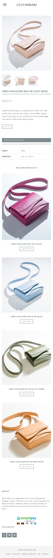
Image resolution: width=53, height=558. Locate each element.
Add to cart (26, 249)
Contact (45, 554)
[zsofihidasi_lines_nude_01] (26, 43)
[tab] (26, 140)
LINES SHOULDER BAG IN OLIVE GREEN (26, 389)
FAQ (39, 554)
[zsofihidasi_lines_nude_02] (20, 81)
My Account (16, 554)
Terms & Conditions (29, 554)
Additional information (14, 140)
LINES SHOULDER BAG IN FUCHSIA (26, 244)
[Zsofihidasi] (26, 4)
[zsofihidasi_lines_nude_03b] (6, 81)
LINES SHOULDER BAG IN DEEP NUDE (26, 462)
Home (8, 554)
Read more (26, 321)
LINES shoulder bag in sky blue (26, 316)
